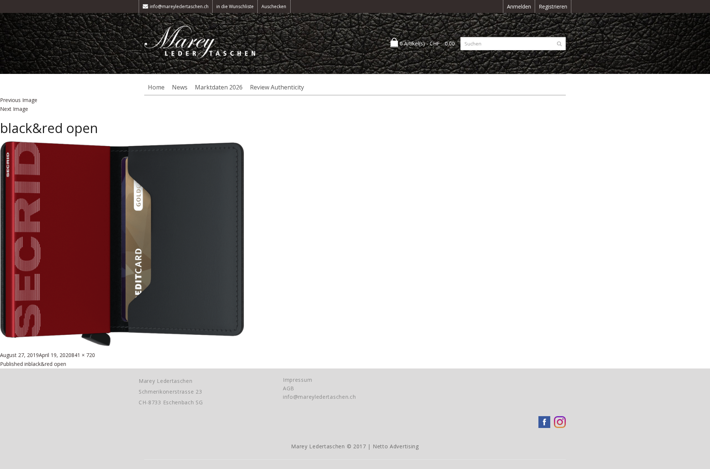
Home (156, 87)
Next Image (14, 108)
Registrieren (553, 6)
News (179, 87)
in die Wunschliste (235, 6)
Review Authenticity (277, 87)
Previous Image (18, 99)
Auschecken (273, 6)
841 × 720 (83, 354)
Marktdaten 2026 (219, 87)
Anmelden (519, 6)
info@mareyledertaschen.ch (179, 6)
